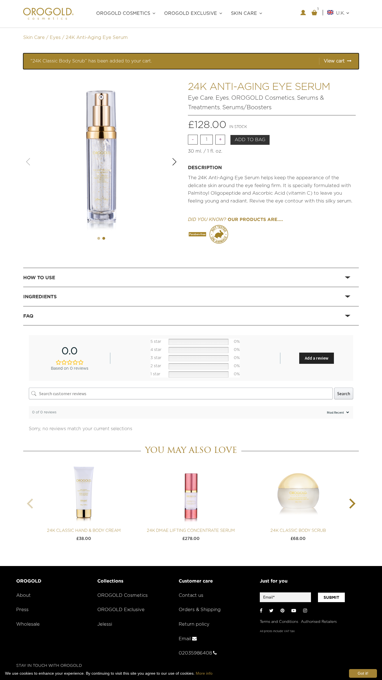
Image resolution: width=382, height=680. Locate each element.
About (23, 595)
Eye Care (200, 98)
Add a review (316, 358)
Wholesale (28, 624)
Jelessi (104, 624)
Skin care (244, 13)
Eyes (55, 37)
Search (343, 393)
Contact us (191, 595)
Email (185, 639)
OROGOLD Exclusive (190, 13)
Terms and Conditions (279, 622)
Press (22, 609)
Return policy (194, 624)
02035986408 (195, 653)
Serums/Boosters (247, 107)
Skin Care (34, 37)
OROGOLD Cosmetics (123, 13)
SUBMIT (331, 597)
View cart (334, 61)
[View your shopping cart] (314, 12)
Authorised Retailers (319, 622)
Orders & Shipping (200, 609)
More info (204, 673)
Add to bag (250, 140)
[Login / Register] (303, 12)
